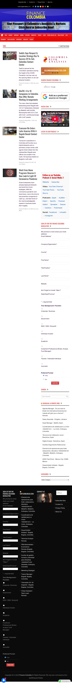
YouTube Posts (48, 190)
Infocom (16, 35)
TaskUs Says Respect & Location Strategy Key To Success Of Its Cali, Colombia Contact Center (29, 58)
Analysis (25, 39)
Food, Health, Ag (51, 35)
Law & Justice (11, 39)
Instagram (49, 216)
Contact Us (32, 2)
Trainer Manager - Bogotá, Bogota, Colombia (27, 576)
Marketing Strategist (27, 570)
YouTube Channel (56, 186)
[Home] (2, 35)
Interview (19, 39)
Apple (54, 198)
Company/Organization (49, 244)
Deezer (63, 204)
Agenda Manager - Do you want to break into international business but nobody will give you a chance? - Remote (54, 411)
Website (46, 182)
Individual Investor (47, 334)
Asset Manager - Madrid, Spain (52, 423)
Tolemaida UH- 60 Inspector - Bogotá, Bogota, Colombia (27, 584)
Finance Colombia (25, 675)
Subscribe (55, 182)
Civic (44, 35)
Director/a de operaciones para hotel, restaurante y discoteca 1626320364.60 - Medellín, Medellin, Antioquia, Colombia (55, 451)
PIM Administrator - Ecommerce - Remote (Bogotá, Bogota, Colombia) (27, 547)
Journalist (44, 366)
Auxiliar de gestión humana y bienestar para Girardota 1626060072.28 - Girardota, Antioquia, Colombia (28, 561)
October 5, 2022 (29, 83)
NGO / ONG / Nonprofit (48, 326)
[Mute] (64, 125)
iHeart (45, 201)
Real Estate (61, 35)
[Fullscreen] (67, 125)
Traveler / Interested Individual (51, 358)
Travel (39, 35)
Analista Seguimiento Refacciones (53, 445)
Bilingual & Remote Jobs (51, 403)
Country (44, 252)
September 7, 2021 (30, 120)
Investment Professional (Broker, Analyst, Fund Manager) (54, 350)
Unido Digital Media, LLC (24, 6)
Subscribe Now (22, 2)
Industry (33, 35)
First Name (45, 260)
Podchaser (58, 208)
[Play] (43, 125)
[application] (55, 119)
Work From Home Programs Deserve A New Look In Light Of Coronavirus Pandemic (28, 174)
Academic (44, 341)
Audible (62, 198)
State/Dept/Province (48, 294)
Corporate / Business (48, 311)
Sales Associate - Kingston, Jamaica (54, 419)
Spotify (53, 201)
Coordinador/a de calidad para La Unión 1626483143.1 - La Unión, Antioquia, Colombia (55, 429)
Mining (22, 35)
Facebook (53, 212)
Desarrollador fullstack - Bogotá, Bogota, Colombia (53, 466)
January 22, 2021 (29, 162)
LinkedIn (63, 212)
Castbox (48, 208)
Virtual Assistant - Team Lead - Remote (27, 593)
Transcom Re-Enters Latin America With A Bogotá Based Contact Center (28, 132)
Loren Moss (22, 122)
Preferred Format (47, 373)
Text (46, 379)
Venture (27, 35)
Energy (10, 35)
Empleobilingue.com (27, 494)
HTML (46, 375)
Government (45, 319)
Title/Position (45, 268)
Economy (3, 39)
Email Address (46, 236)
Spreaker (53, 204)
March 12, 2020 (29, 209)
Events (31, 39)
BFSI (6, 35)
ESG (67, 35)
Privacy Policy (41, 2)
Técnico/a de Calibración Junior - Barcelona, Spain (53, 436)
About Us (50, 2)
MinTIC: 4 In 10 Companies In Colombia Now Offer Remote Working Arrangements (28, 95)
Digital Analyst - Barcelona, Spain (53, 441)
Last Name (45, 276)
